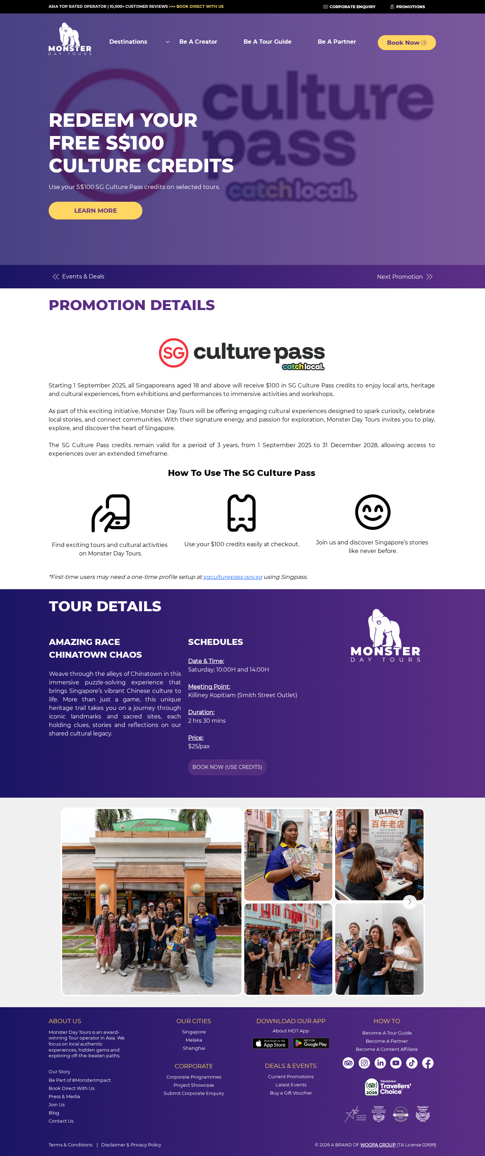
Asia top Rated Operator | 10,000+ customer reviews (137, 6)
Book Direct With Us (71, 1088)
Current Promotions (291, 1076)
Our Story (59, 1071)
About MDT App (291, 1030)
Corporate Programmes (194, 1077)
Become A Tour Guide (387, 1033)
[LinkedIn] (380, 1063)
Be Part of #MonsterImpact (80, 1080)
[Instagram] (364, 1063)
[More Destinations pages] (167, 42)
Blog (54, 1113)
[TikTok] (412, 1063)
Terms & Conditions (71, 1144)
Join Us (57, 1104)
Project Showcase (194, 1085)
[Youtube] (396, 1063)
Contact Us (61, 1121)
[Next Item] (410, 902)
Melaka (194, 1040)
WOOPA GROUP (378, 1144)
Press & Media (64, 1096)
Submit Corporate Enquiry (194, 1093)
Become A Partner (387, 1041)
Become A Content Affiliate (387, 1049)
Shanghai (194, 1048)
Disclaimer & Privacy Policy (131, 1144)
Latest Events (291, 1084)
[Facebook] (428, 1063)
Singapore (194, 1032)
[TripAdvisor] (348, 1063)
